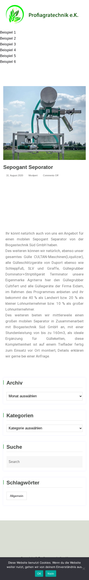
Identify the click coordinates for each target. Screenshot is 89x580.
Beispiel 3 (8, 44)
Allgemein (16, 496)
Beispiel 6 (8, 62)
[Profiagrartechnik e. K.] (44, 14)
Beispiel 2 (8, 38)
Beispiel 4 (8, 50)
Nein (51, 573)
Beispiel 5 (8, 56)
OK (39, 573)
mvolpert (33, 175)
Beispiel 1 (8, 32)
